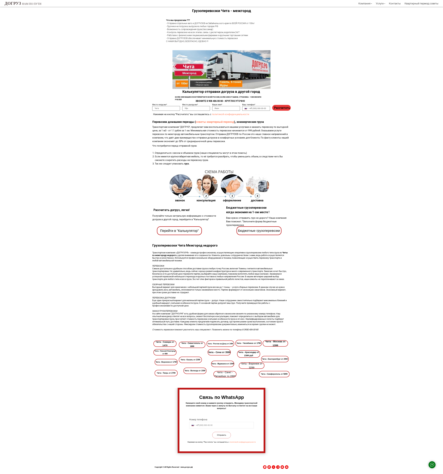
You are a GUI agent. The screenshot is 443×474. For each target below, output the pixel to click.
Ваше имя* (217, 105)
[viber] (269, 467)
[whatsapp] (264, 467)
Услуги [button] (380, 3)
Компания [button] (364, 3)
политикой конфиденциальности (230, 114)
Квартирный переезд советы (421, 3)
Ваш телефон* (248, 105)
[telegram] (278, 467)
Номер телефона (198, 419)
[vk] (273, 467)
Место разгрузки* (190, 105)
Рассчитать (282, 108)
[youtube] (282, 467)
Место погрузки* (159, 105)
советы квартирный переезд (215, 121)
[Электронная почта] (286, 467)
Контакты (395, 3)
